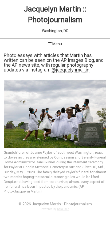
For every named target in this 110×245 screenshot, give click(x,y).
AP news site (25, 65)
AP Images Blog (77, 60)
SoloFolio (63, 209)
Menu (57, 44)
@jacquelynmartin (70, 70)
